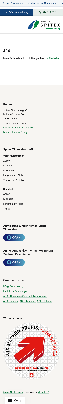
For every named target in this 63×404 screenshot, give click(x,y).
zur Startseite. (51, 58)
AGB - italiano (44, 301)
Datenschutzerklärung (15, 132)
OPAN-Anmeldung (18, 12)
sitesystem (43, 392)
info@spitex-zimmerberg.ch (18, 127)
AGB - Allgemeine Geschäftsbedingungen (25, 296)
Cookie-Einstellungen (13, 392)
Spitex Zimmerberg (13, 3)
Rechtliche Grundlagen (15, 291)
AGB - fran (25, 301)
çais (33, 301)
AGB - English (10, 301)
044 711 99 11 (50, 12)
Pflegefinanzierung (13, 286)
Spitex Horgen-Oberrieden (42, 3)
